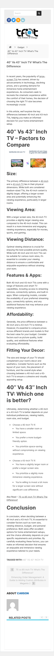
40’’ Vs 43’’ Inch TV (33, 559)
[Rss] (18, 20)
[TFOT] (28, 33)
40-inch (44, 181)
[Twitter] (13, 20)
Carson (23, 593)
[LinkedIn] (23, 20)
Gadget (21, 47)
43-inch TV (18, 184)
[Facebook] (9, 20)
